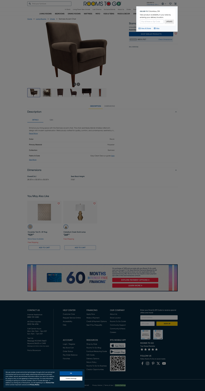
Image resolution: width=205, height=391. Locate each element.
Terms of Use (50, 382)
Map (157, 28)
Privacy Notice (34, 384)
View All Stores (146, 28)
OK (71, 373)
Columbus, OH (154, 11)
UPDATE (169, 21)
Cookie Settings (71, 378)
